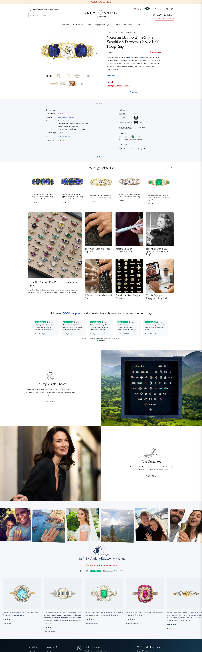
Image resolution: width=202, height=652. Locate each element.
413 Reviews (113, 565)
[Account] (155, 9)
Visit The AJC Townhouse (148, 647)
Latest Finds (64, 24)
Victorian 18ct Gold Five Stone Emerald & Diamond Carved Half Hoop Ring (159, 197)
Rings (121, 32)
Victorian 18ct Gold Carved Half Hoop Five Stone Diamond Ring (100, 196)
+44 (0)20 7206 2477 (162, 14)
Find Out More (50, 401)
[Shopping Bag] (172, 9)
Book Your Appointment (164, 18)
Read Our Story (52, 9)
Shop (89, 24)
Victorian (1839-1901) (64, 136)
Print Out (135, 92)
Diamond (61, 117)
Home (109, 32)
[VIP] (147, 8)
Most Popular (78, 24)
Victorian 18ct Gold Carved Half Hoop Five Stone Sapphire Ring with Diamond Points (42, 196)
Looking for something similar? (118, 85)
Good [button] (126, 139)
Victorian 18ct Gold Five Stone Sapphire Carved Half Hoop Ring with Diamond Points (72, 196)
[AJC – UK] (101, 15)
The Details (111, 75)
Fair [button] (120, 139)
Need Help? (52, 647)
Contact (139, 24)
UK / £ (139, 9)
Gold (65, 117)
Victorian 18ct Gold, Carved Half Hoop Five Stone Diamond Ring (129, 195)
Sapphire (71, 117)
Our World (128, 24)
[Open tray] (167, 8)
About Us (116, 24)
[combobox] (44, 15)
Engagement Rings (102, 24)
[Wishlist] (161, 9)
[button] (96, 53)
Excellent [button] (139, 139)
